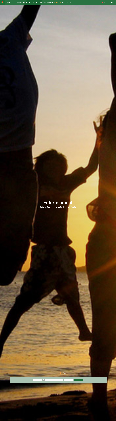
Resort (8, 2)
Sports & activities (33, 2)
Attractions (57, 2)
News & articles (71, 2)
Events (41, 2)
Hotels (13, 2)
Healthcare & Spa (48, 2)
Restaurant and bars (22, 2)
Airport (64, 2)
